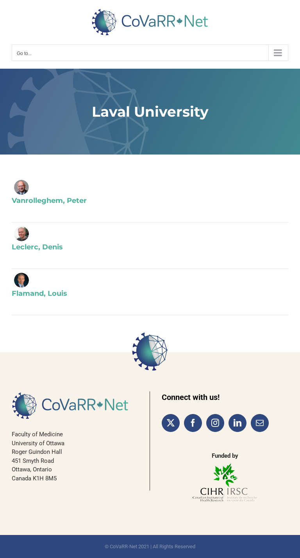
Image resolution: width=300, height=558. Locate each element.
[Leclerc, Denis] (21, 233)
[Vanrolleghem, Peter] (21, 187)
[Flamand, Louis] (21, 280)
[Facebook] (193, 423)
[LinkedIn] (237, 423)
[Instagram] (215, 423)
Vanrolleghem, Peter (49, 200)
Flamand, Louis (39, 293)
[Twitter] (171, 423)
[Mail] (260, 423)
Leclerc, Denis (37, 247)
